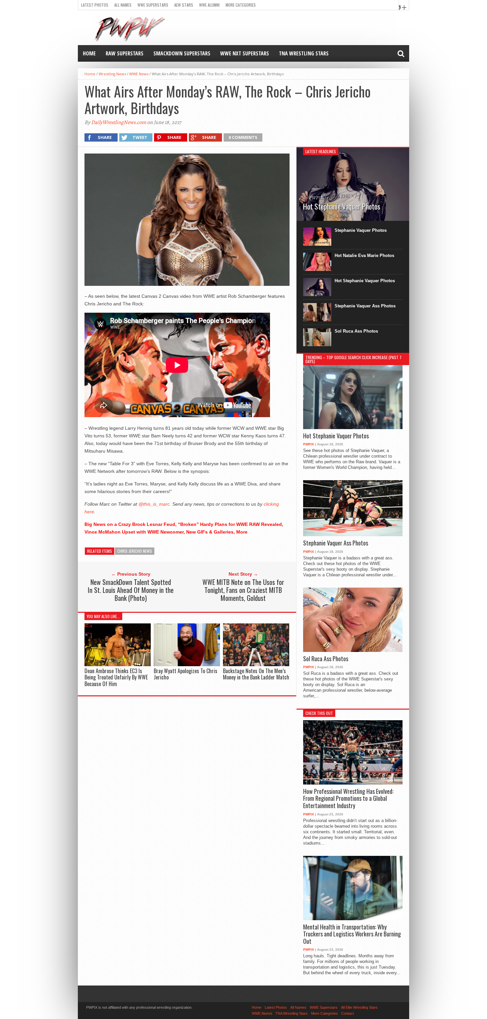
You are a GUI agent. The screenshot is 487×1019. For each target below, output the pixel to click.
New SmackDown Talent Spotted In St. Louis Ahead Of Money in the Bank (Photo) (131, 590)
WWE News (138, 73)
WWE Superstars (152, 5)
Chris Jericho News (134, 551)
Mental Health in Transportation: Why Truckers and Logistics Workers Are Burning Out (352, 934)
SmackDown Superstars (181, 53)
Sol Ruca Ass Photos (356, 331)
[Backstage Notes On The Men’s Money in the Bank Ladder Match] (256, 665)
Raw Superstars (124, 53)
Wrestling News (112, 73)
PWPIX (308, 444)
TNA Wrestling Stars (304, 53)
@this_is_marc (154, 504)
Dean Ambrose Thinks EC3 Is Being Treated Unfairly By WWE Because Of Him (116, 677)
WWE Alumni (209, 5)
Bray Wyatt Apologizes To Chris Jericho (185, 674)
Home (89, 53)
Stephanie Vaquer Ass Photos (365, 305)
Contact (347, 1013)
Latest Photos (94, 5)
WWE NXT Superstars (244, 53)
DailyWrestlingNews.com (118, 122)
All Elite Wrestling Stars (359, 1007)
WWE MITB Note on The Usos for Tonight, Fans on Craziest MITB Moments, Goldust (243, 590)
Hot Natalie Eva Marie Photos (364, 255)
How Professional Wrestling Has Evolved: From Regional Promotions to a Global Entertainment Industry (348, 798)
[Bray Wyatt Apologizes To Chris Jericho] (187, 665)
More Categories (241, 5)
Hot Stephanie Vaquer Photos (365, 280)
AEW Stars (183, 5)
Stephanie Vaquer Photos (361, 230)
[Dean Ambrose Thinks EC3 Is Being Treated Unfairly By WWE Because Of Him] (117, 665)
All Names (123, 5)
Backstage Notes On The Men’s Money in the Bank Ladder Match (256, 674)
